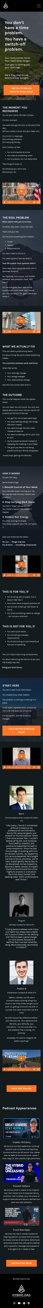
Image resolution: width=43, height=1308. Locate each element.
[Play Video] (4, 202)
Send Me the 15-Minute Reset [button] (21, 731)
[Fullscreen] (38, 202)
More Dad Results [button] (21, 1088)
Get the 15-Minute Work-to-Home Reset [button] (21, 90)
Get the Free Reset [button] (21, 1263)
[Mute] (34, 202)
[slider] (21, 202)
